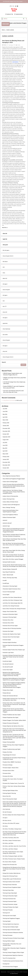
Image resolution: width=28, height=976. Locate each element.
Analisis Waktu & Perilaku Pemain (10, 501)
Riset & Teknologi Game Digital (10, 799)
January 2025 (6, 459)
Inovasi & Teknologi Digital (9, 591)
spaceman (5, 323)
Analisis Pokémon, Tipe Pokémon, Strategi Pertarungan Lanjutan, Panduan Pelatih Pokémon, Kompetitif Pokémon (14, 492)
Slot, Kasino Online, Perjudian (9, 861)
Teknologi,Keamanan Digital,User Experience (13, 955)
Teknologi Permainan (7, 935)
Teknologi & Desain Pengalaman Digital (12, 887)
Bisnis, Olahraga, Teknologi (9, 507)
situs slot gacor (6, 289)
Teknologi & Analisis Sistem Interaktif (11, 881)
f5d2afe (5, 45)
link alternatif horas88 (8, 667)
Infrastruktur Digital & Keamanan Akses (12, 589)
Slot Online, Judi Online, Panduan (10, 849)
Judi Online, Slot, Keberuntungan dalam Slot (12, 603)
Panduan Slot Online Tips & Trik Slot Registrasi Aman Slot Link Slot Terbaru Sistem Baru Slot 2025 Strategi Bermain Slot (14, 730)
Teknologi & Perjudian (8, 910)
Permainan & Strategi (7, 765)
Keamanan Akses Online (8, 622)
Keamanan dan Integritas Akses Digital (11, 634)
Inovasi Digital (6, 594)
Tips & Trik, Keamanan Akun (9, 958)
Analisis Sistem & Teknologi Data (10, 496)
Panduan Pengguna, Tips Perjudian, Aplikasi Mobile (14, 720)
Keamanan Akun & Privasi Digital (10, 625)
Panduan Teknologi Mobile (9, 742)
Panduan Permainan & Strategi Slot (11, 723)
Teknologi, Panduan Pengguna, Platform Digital (13, 952)
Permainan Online (7, 773)
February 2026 (6, 422)
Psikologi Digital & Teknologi (9, 793)
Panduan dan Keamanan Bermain (10, 695)
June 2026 (5, 411)
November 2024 (6, 465)
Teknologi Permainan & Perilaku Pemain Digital (13, 938)
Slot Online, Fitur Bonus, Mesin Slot (11, 837)
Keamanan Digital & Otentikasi (10, 642)
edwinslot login (6, 526)
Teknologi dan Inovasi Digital (9, 915)
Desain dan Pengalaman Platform (10, 514)
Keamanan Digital (7, 639)
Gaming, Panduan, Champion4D (10, 569)
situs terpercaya (6, 329)
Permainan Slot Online (8, 776)
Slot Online (5, 826)
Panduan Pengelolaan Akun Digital (10, 717)
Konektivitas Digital (7, 661)
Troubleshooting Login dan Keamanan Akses (13, 961)
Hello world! (19, 400)
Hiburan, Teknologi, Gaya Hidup (10, 577)
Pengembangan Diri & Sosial (9, 755)
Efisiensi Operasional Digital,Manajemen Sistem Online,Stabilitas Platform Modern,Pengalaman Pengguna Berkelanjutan (14, 530)
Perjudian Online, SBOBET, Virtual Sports (12, 762)
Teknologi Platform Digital (9, 941)
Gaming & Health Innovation (9, 562)
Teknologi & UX (6, 912)
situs (4, 272)
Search (4, 362)
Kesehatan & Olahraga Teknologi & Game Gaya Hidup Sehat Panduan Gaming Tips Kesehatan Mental (13, 657)
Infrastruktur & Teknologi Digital (10, 586)
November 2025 (6, 431)
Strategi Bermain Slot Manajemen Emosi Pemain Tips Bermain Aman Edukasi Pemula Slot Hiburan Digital (14, 869)
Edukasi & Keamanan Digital (9, 517)
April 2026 (5, 417)
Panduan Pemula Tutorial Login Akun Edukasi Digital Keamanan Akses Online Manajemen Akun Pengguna (14, 710)
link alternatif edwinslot (8, 664)
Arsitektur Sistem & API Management (11, 504)
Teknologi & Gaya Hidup (8, 890)
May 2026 (5, 414)
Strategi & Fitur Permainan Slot (10, 864)
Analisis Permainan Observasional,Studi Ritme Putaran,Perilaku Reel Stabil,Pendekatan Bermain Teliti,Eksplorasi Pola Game (14, 486)
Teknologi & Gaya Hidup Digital (10, 893)
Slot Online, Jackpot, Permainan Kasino (12, 840)
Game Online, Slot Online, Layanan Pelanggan (13, 559)
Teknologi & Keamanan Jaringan (10, 904)
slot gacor (5, 284)
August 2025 (5, 439)
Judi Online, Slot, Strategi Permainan (11, 605)
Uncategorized (6, 963)
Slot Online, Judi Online (8, 843)
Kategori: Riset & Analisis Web (10, 611)
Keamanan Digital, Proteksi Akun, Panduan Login (14, 649)
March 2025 (5, 453)
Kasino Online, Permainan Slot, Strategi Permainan (14, 608)
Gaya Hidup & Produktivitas (9, 572)
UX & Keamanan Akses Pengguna (10, 966)
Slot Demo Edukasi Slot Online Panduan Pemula (14, 814)
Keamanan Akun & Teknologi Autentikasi (12, 628)
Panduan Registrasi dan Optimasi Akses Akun (13, 726)
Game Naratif (6, 547)
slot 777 (4, 306)
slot (4, 267)
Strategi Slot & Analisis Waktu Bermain (11, 873)
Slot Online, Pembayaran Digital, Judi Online (12, 856)
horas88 (4, 580)
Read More (4, 227)
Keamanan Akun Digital (8, 631)
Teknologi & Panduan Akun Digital (10, 907)
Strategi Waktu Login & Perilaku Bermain (12, 879)
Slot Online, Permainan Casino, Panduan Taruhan (14, 859)
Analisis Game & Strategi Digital (10, 481)
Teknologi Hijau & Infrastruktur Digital (11, 929)
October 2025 (6, 434)
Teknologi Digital (6, 921)
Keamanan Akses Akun (8, 620)
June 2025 (5, 445)
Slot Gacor (5, 261)
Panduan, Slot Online (7, 752)
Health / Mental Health (8, 574)
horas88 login (6, 583)
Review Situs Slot (7, 796)
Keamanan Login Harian (8, 652)
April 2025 (5, 451)
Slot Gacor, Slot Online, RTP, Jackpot (11, 823)
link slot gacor (6, 250)
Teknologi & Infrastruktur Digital (10, 895)
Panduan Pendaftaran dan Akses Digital (12, 714)
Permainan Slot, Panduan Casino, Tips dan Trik (13, 783)
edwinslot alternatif (7, 523)
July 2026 (5, 408)
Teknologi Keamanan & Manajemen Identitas (13, 932)
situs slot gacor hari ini (8, 256)
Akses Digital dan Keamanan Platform (11, 476)
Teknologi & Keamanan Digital (9, 901)
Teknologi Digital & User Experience (11, 924)
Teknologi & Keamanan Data (9, 898)
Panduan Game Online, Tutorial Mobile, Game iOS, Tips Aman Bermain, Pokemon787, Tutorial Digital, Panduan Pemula (14, 704)
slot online (5, 334)
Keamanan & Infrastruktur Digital (10, 614)
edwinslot (5, 520)
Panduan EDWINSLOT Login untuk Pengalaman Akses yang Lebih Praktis (13, 1)
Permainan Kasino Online (8, 770)
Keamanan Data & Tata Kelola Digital (11, 637)
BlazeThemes (15, 973)
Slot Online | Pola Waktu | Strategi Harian (12, 829)
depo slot (5, 278)
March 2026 (5, 420)
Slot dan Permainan (7, 812)
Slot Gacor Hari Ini (7, 820)
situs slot (5, 312)
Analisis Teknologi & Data (8, 499)
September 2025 (6, 436)
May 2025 (5, 448)
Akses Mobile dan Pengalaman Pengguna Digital (14, 478)
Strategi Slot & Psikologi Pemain (10, 876)
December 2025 (6, 428)
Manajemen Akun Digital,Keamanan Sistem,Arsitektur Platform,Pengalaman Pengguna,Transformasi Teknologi (12, 674)
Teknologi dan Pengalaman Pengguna (11, 918)
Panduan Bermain (7, 693)
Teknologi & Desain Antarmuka (10, 884)
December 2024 (6, 462)
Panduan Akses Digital (8, 690)
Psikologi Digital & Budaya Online (10, 790)
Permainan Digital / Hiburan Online (10, 767)
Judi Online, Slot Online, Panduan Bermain (12, 597)
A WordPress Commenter (9, 400)
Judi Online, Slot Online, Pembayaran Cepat (12, 600)
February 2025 (6, 456)
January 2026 (6, 425)
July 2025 (5, 442)
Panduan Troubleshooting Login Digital (11, 749)
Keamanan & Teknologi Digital (9, 617)
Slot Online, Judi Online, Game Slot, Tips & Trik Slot (14, 846)
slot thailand (15, 61)
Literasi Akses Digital (8, 669)
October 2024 (6, 468)
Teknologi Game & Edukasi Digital (10, 927)
